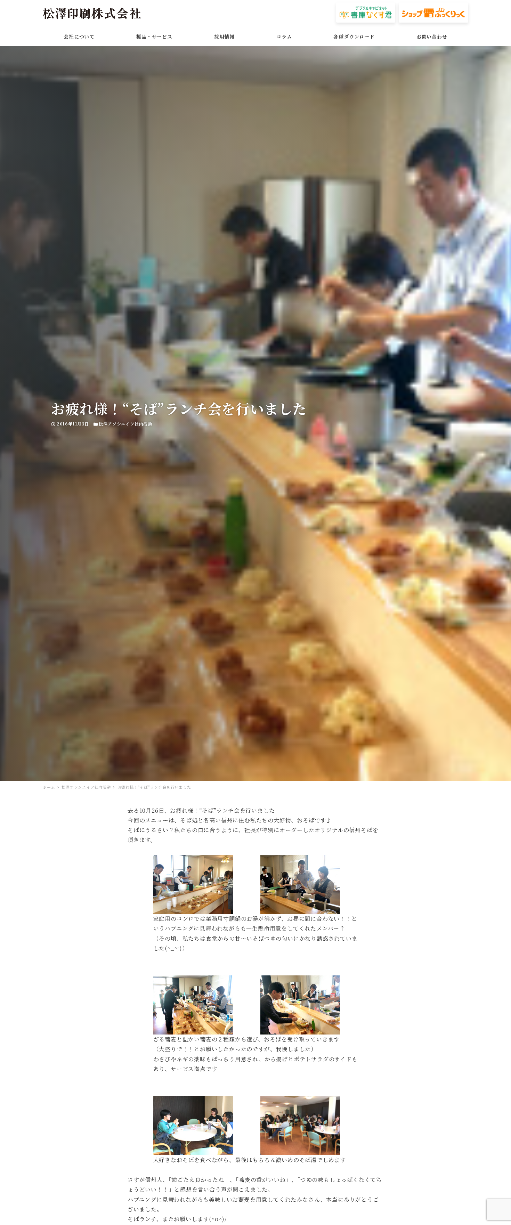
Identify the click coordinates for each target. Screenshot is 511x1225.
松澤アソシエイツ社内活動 (125, 424)
